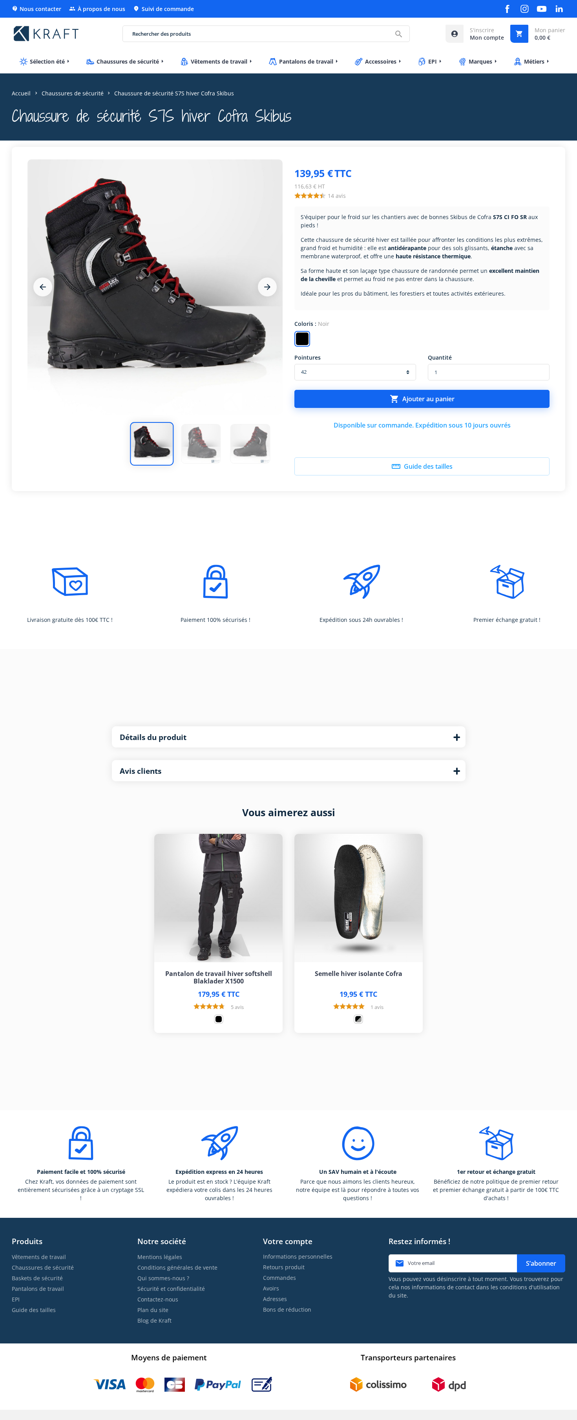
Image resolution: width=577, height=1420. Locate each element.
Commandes (279, 1277)
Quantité (440, 357)
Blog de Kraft (154, 1320)
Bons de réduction (287, 1309)
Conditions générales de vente (177, 1267)
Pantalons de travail (38, 1288)
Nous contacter (36, 9)
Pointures (307, 357)
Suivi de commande (163, 9)
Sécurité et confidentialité (171, 1288)
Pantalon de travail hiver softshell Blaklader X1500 (218, 977)
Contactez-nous (157, 1299)
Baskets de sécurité (37, 1278)
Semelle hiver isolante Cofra (358, 974)
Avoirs (271, 1288)
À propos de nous (97, 9)
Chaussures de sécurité (43, 1267)
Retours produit (284, 1267)
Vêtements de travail (39, 1257)
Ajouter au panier (422, 399)
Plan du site (152, 1310)
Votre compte (287, 1241)
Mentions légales (159, 1257)
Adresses (275, 1299)
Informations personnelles (297, 1256)
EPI (16, 1299)
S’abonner (541, 1263)
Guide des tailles (422, 466)
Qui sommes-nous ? (163, 1278)
